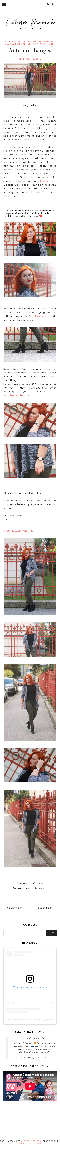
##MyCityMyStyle (44, 1046)
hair (24, 44)
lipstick (33, 44)
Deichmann (42, 316)
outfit (51, 44)
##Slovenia (44, 1049)
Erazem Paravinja (44, 42)
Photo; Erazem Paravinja (18, 530)
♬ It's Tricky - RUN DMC (34, 1057)
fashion (15, 44)
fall (6, 44)
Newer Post (15, 908)
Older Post (45, 908)
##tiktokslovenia (28, 1052)
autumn (27, 42)
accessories (13, 42)
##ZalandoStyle (27, 1049)
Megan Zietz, (48, 181)
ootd (43, 44)
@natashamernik (34, 1038)
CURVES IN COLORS (31, 1141)
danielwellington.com (16, 395)
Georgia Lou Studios (30, 1143)
